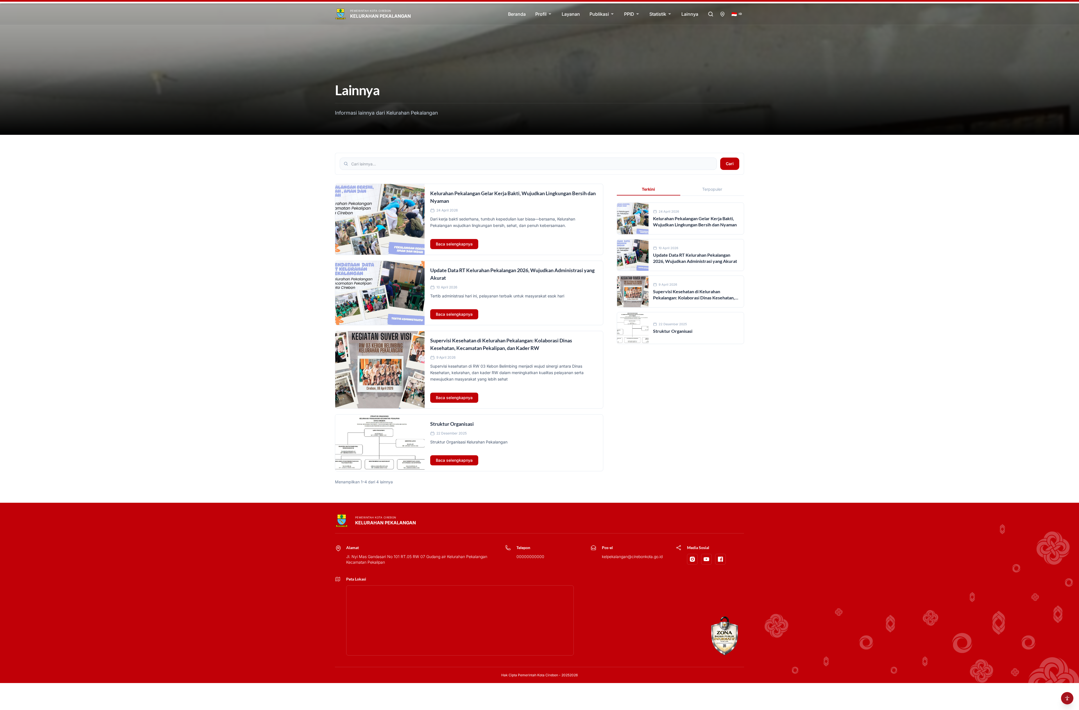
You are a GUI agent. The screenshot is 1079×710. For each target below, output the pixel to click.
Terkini (648, 189)
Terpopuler (712, 189)
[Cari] (711, 14)
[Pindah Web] (722, 14)
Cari (730, 163)
